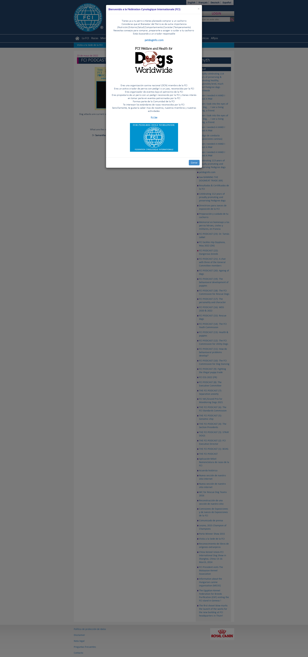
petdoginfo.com (154, 40)
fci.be (154, 117)
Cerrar (194, 162)
